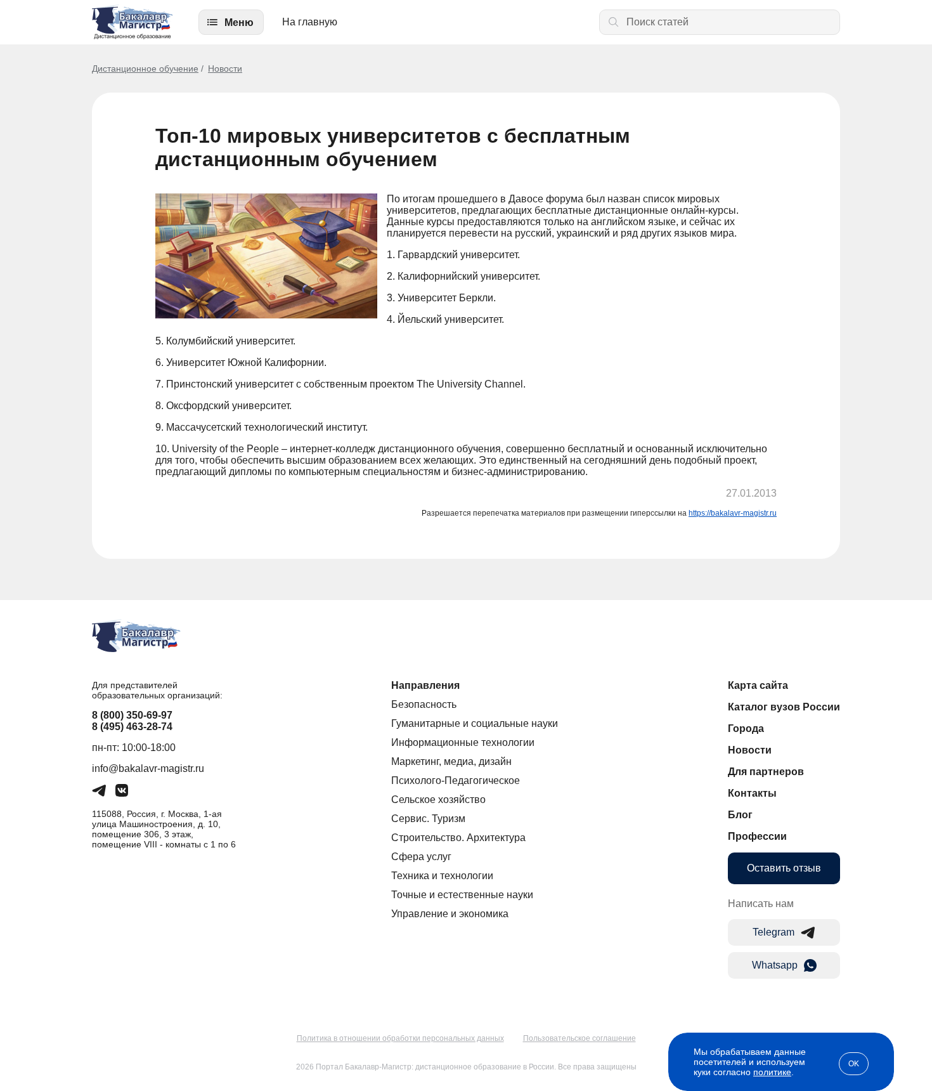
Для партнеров (766, 771)
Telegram (773, 932)
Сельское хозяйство (438, 799)
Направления (425, 685)
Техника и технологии (442, 875)
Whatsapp (775, 965)
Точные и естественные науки (462, 894)
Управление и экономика (449, 913)
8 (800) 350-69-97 (132, 715)
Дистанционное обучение (145, 68)
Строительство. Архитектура (458, 837)
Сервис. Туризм (428, 818)
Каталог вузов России (784, 707)
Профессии (757, 836)
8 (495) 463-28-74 (132, 726)
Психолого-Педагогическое (455, 780)
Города (746, 728)
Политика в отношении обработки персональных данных (400, 1038)
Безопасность (423, 704)
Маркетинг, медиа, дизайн (451, 761)
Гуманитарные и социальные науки (474, 723)
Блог (740, 814)
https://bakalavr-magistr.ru (733, 513)
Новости (225, 68)
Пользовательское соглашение (579, 1038)
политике (772, 1072)
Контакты (752, 793)
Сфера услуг (421, 856)
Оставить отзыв (784, 868)
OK (853, 1063)
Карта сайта (758, 685)
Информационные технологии (462, 742)
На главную (309, 21)
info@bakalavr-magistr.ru (148, 768)
